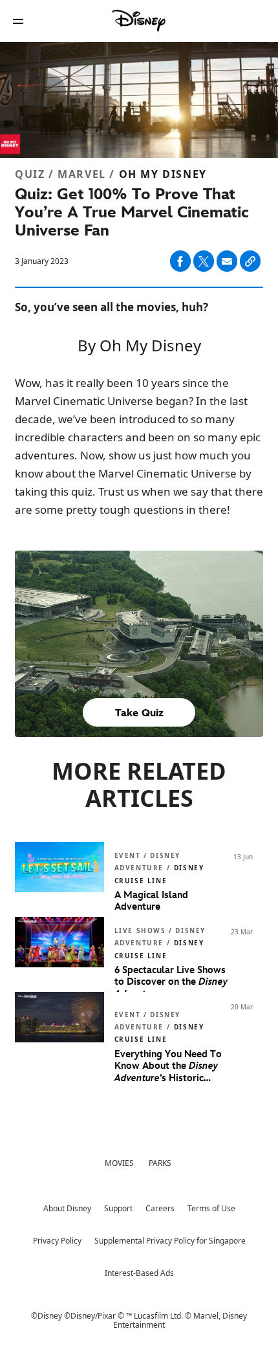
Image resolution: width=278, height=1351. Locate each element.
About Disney (67, 1208)
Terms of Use (211, 1208)
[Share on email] (227, 261)
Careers (160, 1208)
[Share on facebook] (180, 261)
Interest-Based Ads (139, 1273)
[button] (18, 21)
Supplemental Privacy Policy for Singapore (170, 1240)
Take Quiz (139, 713)
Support (118, 1208)
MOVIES (119, 1163)
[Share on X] (203, 261)
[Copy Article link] (250, 261)
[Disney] (139, 21)
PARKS (160, 1163)
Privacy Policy (57, 1240)
